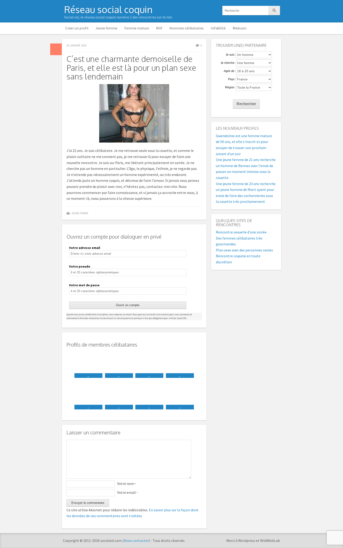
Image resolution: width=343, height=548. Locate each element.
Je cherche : (228, 62)
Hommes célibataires (186, 28)
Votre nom (126, 483)
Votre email (127, 492)
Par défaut (56, 49)
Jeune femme (106, 28)
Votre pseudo (79, 266)
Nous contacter (136, 540)
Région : (230, 87)
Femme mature (136, 28)
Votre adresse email (84, 248)
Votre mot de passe (84, 285)
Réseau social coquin (108, 9)
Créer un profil (76, 28)
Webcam (239, 28)
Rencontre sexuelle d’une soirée (241, 232)
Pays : (232, 79)
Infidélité (218, 28)
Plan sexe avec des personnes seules (244, 250)
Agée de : (230, 71)
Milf (159, 28)
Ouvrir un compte (127, 305)
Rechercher (246, 104)
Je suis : (231, 54)
